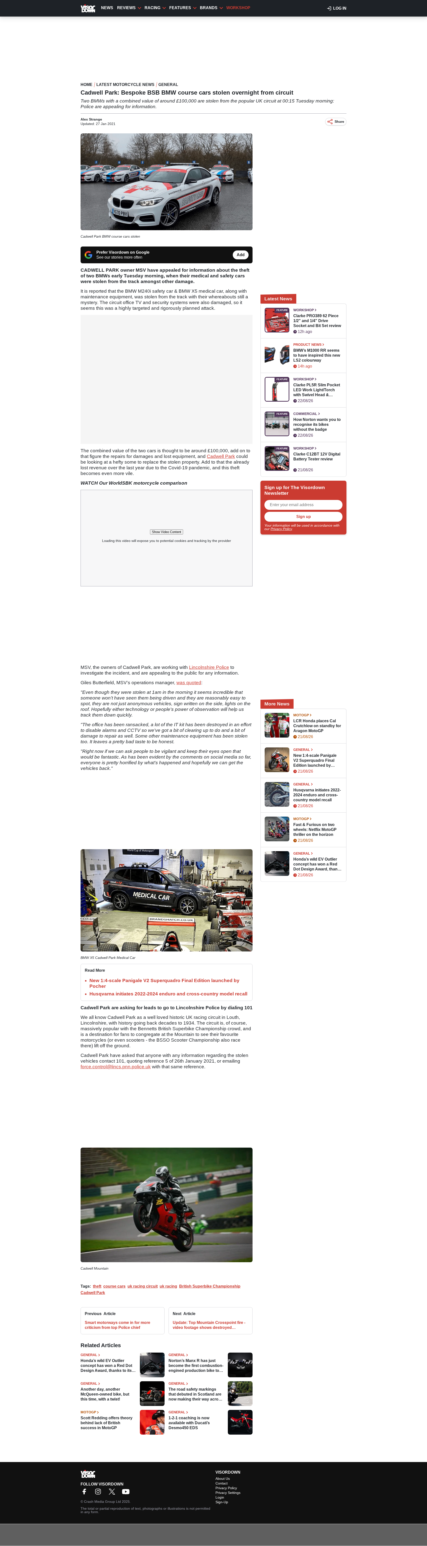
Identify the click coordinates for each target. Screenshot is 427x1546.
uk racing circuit (143, 1286)
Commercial (305, 414)
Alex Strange (91, 119)
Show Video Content (166, 532)
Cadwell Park (221, 456)
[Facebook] (85, 1493)
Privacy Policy (281, 529)
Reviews (126, 8)
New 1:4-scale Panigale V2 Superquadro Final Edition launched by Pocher (315, 760)
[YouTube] (127, 1493)
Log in (339, 8)
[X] (113, 1493)
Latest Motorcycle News (125, 84)
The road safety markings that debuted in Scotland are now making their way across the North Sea (196, 1394)
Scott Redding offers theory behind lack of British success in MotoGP (106, 1423)
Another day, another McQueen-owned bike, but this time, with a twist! (105, 1394)
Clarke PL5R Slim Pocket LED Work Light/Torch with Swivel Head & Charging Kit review (316, 390)
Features (180, 8)
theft (97, 1286)
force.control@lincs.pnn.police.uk (116, 1066)
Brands (208, 8)
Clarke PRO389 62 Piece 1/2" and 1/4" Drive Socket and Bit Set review (317, 321)
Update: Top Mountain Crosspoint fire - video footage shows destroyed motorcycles (209, 1325)
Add (241, 255)
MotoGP (88, 1412)
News (107, 8)
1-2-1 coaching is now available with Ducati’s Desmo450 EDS (189, 1423)
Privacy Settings (227, 1492)
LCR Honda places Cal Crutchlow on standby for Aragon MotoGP (317, 726)
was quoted (188, 682)
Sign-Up (221, 1502)
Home (86, 84)
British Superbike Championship (209, 1286)
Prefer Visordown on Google (122, 252)
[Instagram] (99, 1493)
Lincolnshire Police (209, 667)
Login (219, 1497)
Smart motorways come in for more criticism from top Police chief (117, 1325)
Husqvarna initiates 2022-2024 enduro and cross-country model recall (168, 993)
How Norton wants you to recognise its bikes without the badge (317, 424)
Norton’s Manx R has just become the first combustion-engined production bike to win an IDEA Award (196, 1366)
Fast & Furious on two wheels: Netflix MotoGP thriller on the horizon (315, 830)
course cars (114, 1286)
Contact (221, 1483)
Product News (307, 345)
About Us (222, 1478)
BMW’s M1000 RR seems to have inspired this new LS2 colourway (316, 355)
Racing (152, 8)
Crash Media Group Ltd (102, 1502)
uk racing (168, 1286)
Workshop (238, 8)
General (168, 84)
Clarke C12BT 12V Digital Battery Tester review (316, 456)
